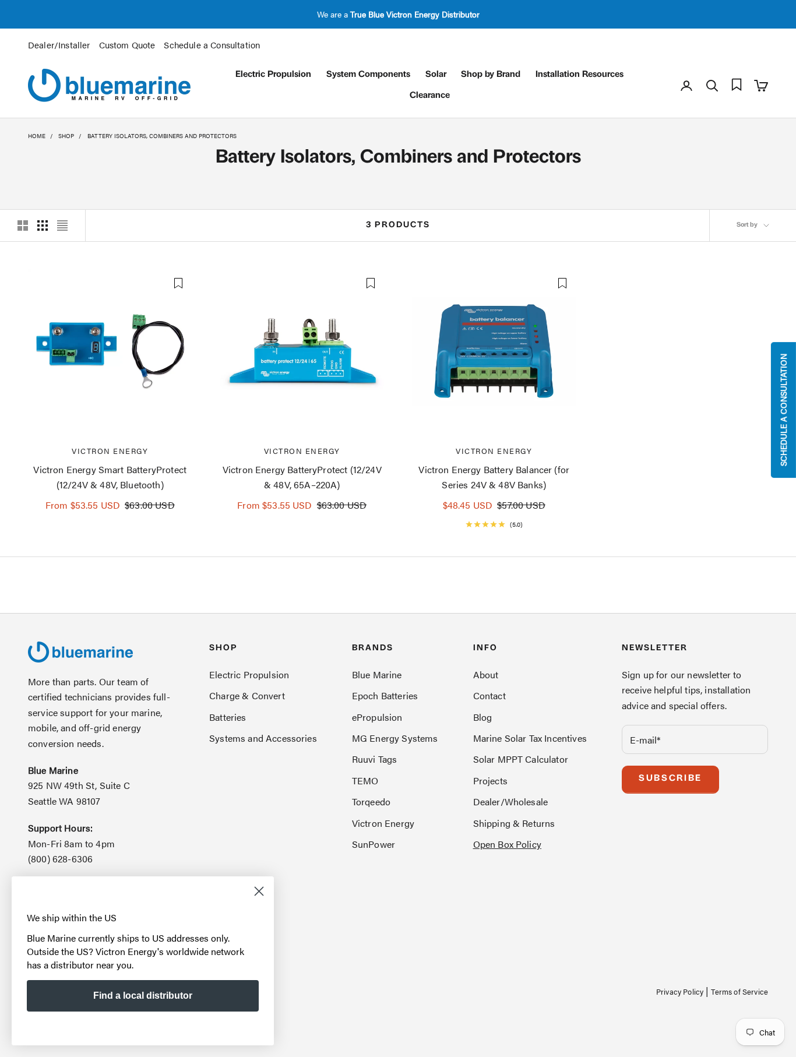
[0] (736, 84)
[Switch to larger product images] (22, 225)
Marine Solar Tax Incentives (530, 738)
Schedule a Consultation (212, 44)
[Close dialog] (259, 891)
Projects (490, 780)
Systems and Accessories (263, 738)
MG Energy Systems (395, 738)
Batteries (227, 717)
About (486, 674)
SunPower (373, 844)
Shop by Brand (490, 75)
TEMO (365, 780)
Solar (435, 75)
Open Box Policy (507, 844)
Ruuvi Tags (374, 759)
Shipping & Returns (514, 823)
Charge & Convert (247, 695)
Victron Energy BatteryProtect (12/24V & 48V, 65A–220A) (302, 477)
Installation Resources (580, 75)
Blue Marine (377, 674)
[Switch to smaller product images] (42, 225)
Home (36, 136)
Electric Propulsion (273, 75)
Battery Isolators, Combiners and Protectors (162, 136)
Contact (489, 695)
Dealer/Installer (59, 44)
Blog (482, 717)
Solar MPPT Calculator (520, 759)
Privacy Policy (679, 991)
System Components (368, 75)
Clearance (430, 95)
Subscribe (670, 778)
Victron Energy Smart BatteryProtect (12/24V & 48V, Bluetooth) (109, 477)
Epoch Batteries (385, 695)
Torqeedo (371, 801)
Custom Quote (127, 44)
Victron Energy (110, 450)
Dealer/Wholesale (510, 801)
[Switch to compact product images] (62, 225)
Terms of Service (739, 991)
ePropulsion (377, 717)
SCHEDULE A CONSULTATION (783, 410)
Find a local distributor (142, 995)
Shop (66, 136)
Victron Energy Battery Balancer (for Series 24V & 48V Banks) (493, 477)
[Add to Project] (178, 283)
